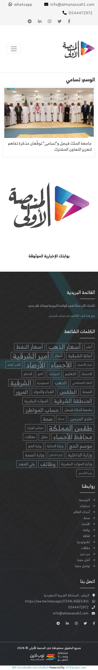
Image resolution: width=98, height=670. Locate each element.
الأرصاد (35, 365)
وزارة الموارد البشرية (76, 463)
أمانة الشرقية (80, 356)
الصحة (87, 391)
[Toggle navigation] (14, 49)
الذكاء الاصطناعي (82, 382)
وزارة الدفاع (56, 455)
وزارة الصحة (34, 454)
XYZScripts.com (76, 667)
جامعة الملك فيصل (78, 410)
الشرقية (20, 383)
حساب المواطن (42, 410)
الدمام (28, 374)
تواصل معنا (82, 566)
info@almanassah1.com (72, 4)
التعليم (70, 373)
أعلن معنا (83, 560)
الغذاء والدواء (44, 391)
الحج (40, 373)
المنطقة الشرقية (73, 401)
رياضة (86, 530)
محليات (85, 506)
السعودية (43, 383)
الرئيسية (84, 500)
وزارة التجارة (55, 446)
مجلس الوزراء (35, 427)
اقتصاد (85, 524)
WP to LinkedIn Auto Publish (30, 667)
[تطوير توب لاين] (49, 656)
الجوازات (54, 374)
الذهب (61, 383)
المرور (22, 392)
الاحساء (87, 374)
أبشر (89, 347)
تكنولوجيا (83, 542)
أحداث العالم (82, 512)
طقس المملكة (70, 428)
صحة (48, 419)
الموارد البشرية (36, 400)
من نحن (85, 554)
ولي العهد (27, 463)
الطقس (68, 392)
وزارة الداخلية (80, 455)
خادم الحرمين (81, 418)
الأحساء (61, 365)
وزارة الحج (34, 446)
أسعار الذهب (64, 347)
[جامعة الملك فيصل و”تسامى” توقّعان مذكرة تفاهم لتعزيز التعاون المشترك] (49, 112)
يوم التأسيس (85, 473)
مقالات (30, 437)
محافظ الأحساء (72, 437)
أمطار (59, 356)
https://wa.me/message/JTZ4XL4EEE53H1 (57, 601)
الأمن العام (14, 364)
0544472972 (80, 12)
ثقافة (86, 536)
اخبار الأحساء (84, 364)
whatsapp (23, 4)
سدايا (61, 418)
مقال (44, 437)
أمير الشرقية (31, 356)
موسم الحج (80, 446)
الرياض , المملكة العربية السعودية (66, 595)
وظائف (48, 464)
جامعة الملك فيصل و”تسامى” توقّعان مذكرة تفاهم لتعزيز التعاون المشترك (50, 146)
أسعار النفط (29, 347)
